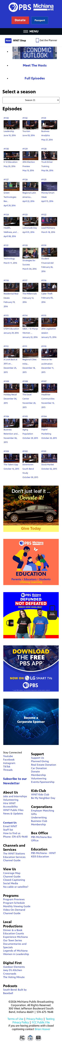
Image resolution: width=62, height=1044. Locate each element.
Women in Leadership (16, 954)
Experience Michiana (15, 936)
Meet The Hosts (35, 65)
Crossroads (9, 973)
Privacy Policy (34, 1019)
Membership (38, 775)
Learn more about (40, 20)
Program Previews (14, 899)
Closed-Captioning (14, 879)
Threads (8, 769)
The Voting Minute (14, 977)
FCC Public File (41, 1022)
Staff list (8, 829)
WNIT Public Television (31, 14)
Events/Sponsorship (42, 781)
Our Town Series (12, 940)
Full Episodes (35, 78)
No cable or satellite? (15, 886)
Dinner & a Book (12, 930)
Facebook (9, 759)
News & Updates (13, 813)
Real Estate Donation (43, 764)
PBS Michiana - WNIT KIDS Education (43, 854)
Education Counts (13, 933)
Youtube (8, 756)
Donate (35, 771)
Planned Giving (40, 761)
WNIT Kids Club (40, 794)
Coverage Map (11, 873)
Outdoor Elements (14, 966)
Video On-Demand (14, 909)
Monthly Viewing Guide (16, 906)
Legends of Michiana (15, 950)
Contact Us (10, 822)
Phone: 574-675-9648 (15, 836)
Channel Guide (12, 860)
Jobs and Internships (15, 796)
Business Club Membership (39, 822)
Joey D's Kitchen (12, 970)
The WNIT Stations (14, 853)
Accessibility (10, 806)
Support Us (37, 757)
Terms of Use (15, 1019)
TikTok (6, 766)
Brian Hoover (42, 1029)
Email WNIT (10, 826)
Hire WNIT (9, 803)
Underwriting (39, 817)
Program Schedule (14, 902)
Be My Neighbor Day (43, 798)
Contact (30, 1037)
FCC (22, 1037)
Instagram (9, 763)
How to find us (11, 833)
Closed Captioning (38, 1037)
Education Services (14, 857)
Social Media (10, 883)
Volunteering (10, 799)
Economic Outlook (35, 53)
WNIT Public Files (13, 810)
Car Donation (39, 768)
